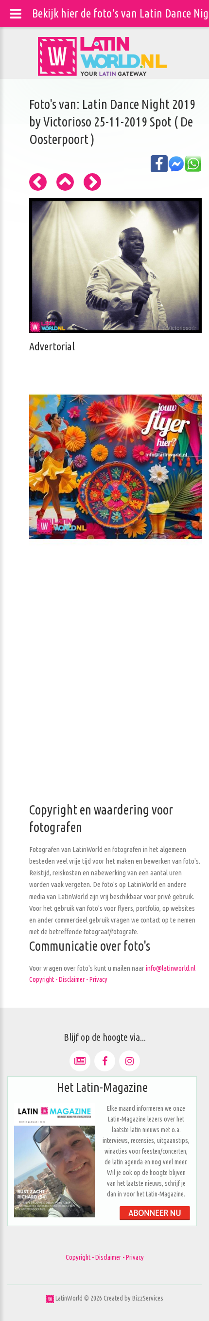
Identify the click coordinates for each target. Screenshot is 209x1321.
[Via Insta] (129, 1060)
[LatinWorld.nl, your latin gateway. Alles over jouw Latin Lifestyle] (50, 1298)
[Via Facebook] (104, 1060)
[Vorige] (38, 182)
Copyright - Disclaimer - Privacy (68, 979)
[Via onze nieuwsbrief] (80, 1060)
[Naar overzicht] (65, 182)
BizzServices (147, 1298)
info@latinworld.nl (170, 968)
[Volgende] (92, 182)
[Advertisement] (104, 696)
